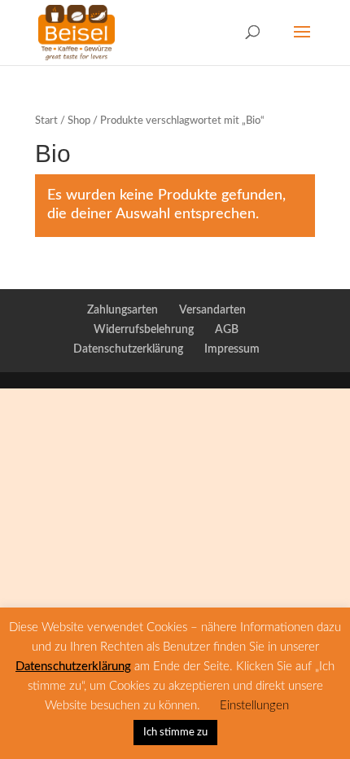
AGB (226, 330)
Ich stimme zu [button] (175, 732)
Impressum (232, 349)
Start (46, 121)
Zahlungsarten (122, 310)
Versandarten (212, 310)
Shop (79, 121)
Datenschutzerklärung (128, 349)
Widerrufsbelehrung (144, 330)
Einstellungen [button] (254, 706)
